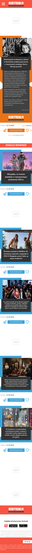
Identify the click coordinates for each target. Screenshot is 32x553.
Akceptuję (27, 541)
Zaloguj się (10, 135)
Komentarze (16, 130)
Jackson (28, 125)
